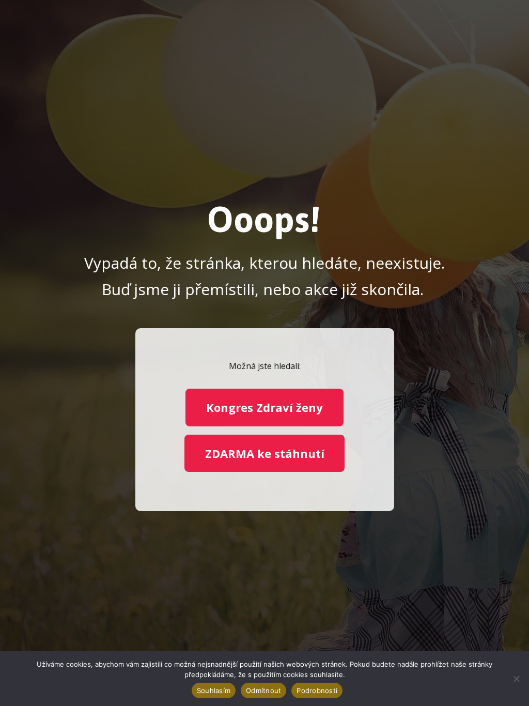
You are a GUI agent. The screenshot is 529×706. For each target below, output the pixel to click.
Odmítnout (263, 690)
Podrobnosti (317, 690)
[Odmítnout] (516, 678)
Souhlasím (213, 690)
